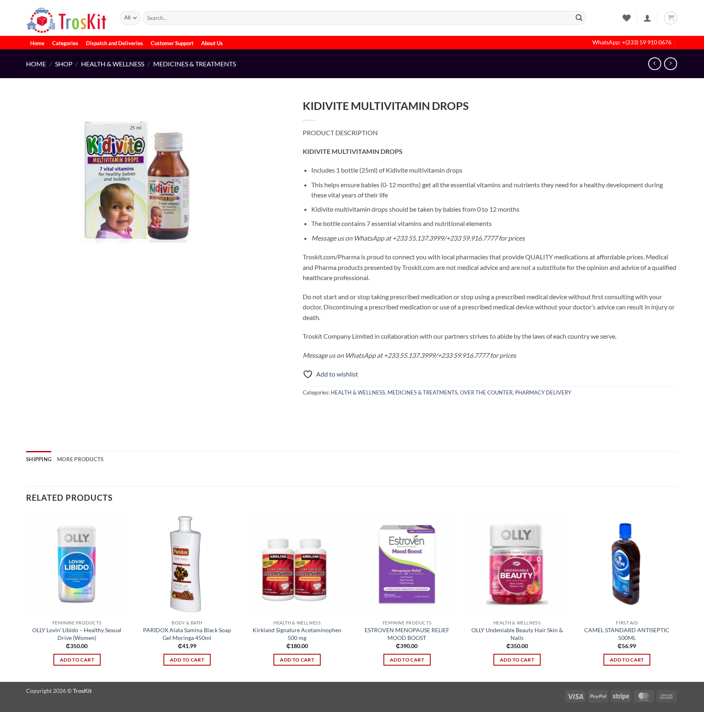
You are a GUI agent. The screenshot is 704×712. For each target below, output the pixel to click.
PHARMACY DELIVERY (543, 392)
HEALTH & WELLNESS (112, 64)
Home (37, 43)
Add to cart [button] (77, 659)
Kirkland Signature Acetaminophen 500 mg (297, 634)
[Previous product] (670, 63)
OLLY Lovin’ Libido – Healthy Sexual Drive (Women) (76, 634)
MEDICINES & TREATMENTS (194, 64)
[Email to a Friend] (339, 410)
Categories (65, 43)
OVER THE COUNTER (486, 392)
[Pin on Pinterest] (354, 410)
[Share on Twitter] (325, 410)
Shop (64, 64)
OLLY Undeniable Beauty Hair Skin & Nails (517, 634)
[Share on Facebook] (310, 410)
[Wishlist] (627, 18)
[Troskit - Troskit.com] (67, 18)
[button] (647, 18)
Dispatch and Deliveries (114, 43)
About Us (212, 43)
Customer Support (172, 43)
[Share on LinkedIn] (369, 410)
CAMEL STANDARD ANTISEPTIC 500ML (626, 634)
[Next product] (654, 63)
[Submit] (579, 18)
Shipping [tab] (38, 459)
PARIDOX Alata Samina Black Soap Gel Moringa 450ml (187, 634)
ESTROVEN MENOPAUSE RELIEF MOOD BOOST (407, 634)
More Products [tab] (80, 459)
